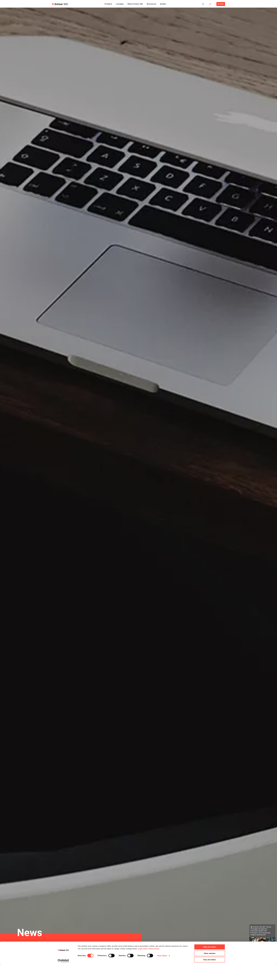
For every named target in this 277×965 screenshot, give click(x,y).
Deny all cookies (209, 960)
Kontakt (220, 4)
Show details (162, 956)
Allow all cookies (209, 947)
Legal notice (143, 949)
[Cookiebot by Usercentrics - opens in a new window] (63, 960)
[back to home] (60, 4)
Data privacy (154, 949)
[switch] (111, 955)
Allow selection (209, 953)
